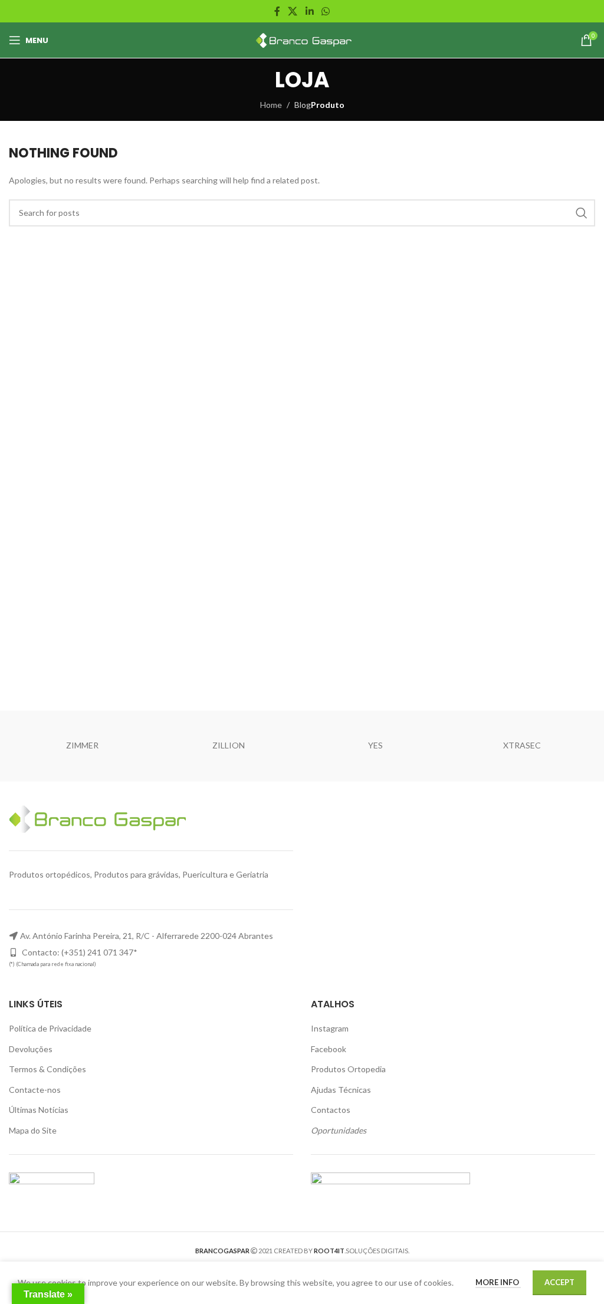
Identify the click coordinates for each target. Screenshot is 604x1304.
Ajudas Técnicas (341, 1090)
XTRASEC (522, 745)
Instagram (330, 1028)
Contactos (330, 1110)
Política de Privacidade (50, 1028)
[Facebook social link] (277, 11)
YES (375, 745)
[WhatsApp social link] (325, 11)
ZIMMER (82, 745)
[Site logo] (302, 39)
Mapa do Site (33, 1130)
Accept (559, 1282)
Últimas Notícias (38, 1110)
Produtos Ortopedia (348, 1069)
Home (271, 105)
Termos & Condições (47, 1069)
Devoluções (30, 1049)
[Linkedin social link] (309, 11)
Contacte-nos (35, 1090)
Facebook (328, 1049)
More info (498, 1282)
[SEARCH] (581, 212)
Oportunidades (338, 1130)
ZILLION (228, 745)
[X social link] (292, 11)
